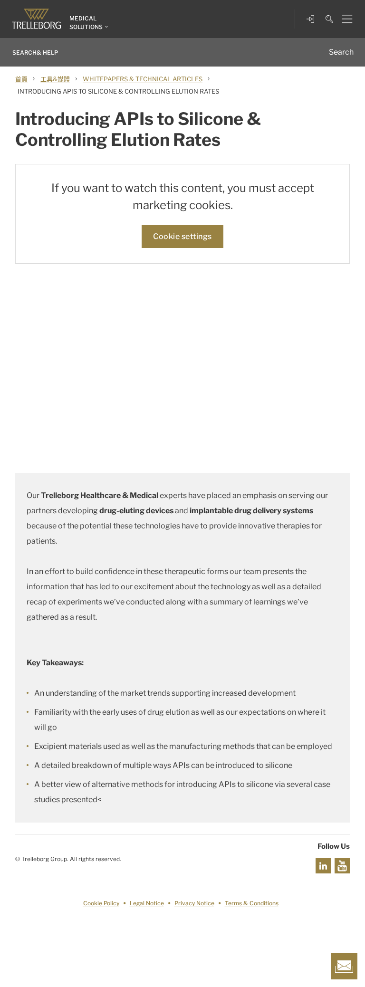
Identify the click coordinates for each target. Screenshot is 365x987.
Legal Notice (147, 903)
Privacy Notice (194, 903)
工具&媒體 (55, 79)
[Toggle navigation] (343, 19)
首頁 (21, 79)
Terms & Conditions (252, 903)
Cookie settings (182, 236)
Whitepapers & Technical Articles (142, 79)
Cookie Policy (101, 903)
